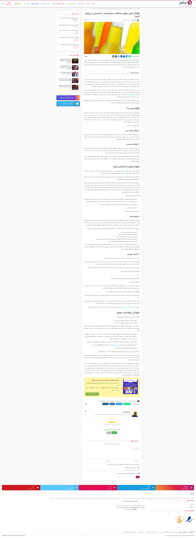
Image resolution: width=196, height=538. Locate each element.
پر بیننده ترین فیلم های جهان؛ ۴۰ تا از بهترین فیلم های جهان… (65, 67)
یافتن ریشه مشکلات (125, 307)
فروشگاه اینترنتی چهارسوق (100, 498)
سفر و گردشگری (35, 4)
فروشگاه (190, 532)
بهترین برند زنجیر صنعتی (84, 498)
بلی (114, 433)
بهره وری (116, 345)
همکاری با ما (166, 532)
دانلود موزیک (76, 498)
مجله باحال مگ (64, 498)
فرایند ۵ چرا (137, 258)
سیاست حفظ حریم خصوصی (130, 532)
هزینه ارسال (186, 498)
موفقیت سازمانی (102, 401)
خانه (93, 4)
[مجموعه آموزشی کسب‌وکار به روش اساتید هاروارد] (130, 386)
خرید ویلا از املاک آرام (110, 498)
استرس (101, 159)
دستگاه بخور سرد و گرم (162, 498)
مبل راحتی (128, 498)
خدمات (109, 159)
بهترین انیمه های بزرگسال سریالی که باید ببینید (65, 73)
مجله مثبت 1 (57, 498)
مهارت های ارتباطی (45, 4)
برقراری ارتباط (132, 95)
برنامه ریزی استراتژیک (132, 401)
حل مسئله (124, 401)
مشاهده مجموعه (92, 394)
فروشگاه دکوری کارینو (135, 498)
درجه (191, 505)
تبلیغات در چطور (182, 532)
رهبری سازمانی (118, 401)
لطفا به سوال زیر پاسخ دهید (133, 468)
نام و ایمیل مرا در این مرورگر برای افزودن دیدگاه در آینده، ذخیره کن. (122, 464)
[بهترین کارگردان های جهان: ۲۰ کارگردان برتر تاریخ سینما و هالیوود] (75, 80)
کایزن (107, 352)
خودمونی (191, 498)
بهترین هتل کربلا (171, 498)
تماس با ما (160, 532)
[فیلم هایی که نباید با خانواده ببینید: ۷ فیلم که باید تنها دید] (75, 87)
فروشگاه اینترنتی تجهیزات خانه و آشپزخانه (148, 498)
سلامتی (88, 4)
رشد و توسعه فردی (71, 4)
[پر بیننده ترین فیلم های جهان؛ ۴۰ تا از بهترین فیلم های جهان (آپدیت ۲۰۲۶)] (75, 67)
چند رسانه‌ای (9, 5)
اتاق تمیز (123, 498)
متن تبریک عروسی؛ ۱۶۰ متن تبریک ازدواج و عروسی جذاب (69, 45)
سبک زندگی (81, 4)
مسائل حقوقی (17, 4)
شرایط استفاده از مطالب (151, 532)
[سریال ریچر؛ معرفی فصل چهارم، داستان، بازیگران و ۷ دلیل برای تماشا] (75, 61)
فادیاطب (92, 498)
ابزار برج (52, 498)
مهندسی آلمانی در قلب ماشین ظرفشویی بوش (68, 25)
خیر (109, 433)
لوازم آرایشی (70, 498)
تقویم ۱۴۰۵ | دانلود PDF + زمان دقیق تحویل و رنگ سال (68, 38)
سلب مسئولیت (141, 532)
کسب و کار (26, 4)
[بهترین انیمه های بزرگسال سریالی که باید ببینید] (75, 74)
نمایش (128, 73)
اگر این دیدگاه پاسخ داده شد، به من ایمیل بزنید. (127, 473)
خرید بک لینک (117, 498)
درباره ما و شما (174, 532)
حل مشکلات (103, 307)
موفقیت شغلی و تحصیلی (59, 4)
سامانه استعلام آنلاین (179, 498)
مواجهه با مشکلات (110, 401)
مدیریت (119, 357)
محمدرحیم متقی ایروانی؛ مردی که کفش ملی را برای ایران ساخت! (68, 18)
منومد (191, 507)
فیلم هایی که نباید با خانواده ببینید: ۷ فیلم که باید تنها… (65, 86)
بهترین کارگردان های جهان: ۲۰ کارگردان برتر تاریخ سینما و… (64, 79)
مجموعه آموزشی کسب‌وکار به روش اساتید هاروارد (105, 380)
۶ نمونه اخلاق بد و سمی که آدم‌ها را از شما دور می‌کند (68, 31)
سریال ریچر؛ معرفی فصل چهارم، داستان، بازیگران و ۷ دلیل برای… (65, 60)
